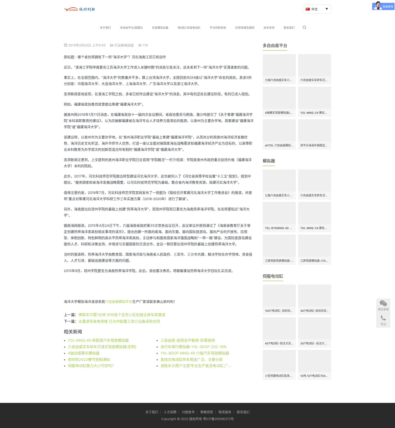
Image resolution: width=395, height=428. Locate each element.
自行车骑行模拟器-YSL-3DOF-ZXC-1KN (193, 346)
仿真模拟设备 (160, 27)
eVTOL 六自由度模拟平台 (279, 145)
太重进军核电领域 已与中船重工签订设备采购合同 (119, 321)
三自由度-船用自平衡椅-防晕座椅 (187, 340)
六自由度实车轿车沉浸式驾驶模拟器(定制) (102, 346)
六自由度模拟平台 (118, 301)
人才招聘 (170, 412)
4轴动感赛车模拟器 (83, 353)
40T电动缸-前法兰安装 (279, 343)
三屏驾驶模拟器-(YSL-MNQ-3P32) (314, 260)
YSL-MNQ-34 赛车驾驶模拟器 (314, 112)
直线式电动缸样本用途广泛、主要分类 (191, 359)
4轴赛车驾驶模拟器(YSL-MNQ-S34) (279, 112)
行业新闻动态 (124, 45)
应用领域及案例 (244, 27)
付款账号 (188, 412)
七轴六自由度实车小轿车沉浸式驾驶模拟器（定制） (279, 80)
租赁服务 (225, 412)
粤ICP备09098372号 (218, 419)
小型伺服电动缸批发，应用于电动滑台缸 (279, 376)
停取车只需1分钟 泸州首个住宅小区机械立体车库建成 (121, 314)
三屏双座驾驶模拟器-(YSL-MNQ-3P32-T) (279, 260)
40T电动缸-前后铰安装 (314, 310)
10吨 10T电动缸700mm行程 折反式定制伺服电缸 (314, 376)
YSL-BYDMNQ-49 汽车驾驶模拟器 (279, 228)
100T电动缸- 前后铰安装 (279, 310)
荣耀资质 (206, 412)
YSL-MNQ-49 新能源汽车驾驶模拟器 (98, 340)
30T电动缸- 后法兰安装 (314, 343)
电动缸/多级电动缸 (189, 27)
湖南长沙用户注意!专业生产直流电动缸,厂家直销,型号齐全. (197, 365)
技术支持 (269, 27)
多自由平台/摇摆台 (131, 27)
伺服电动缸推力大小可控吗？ (91, 365)
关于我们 (105, 27)
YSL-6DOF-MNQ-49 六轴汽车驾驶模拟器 (194, 353)
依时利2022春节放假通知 (89, 359)
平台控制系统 (218, 27)
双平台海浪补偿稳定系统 (314, 145)
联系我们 (289, 27)
